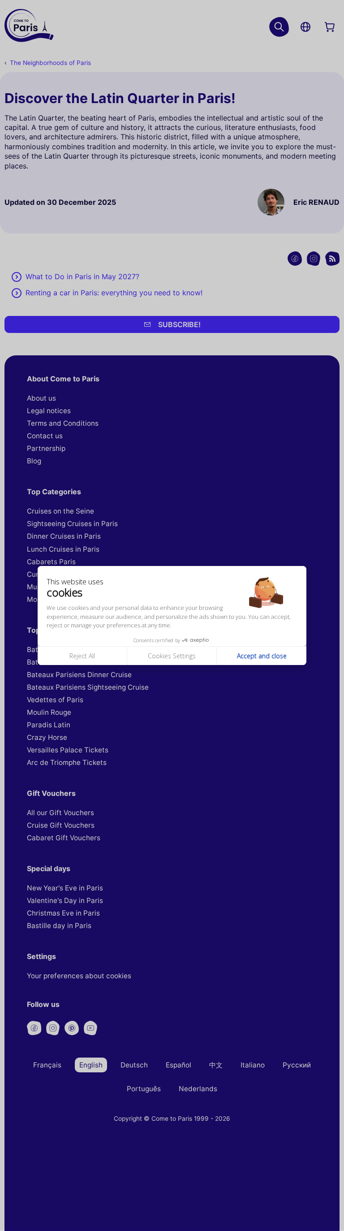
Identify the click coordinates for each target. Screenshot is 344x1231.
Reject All (82, 656)
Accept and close (262, 656)
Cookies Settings (172, 656)
